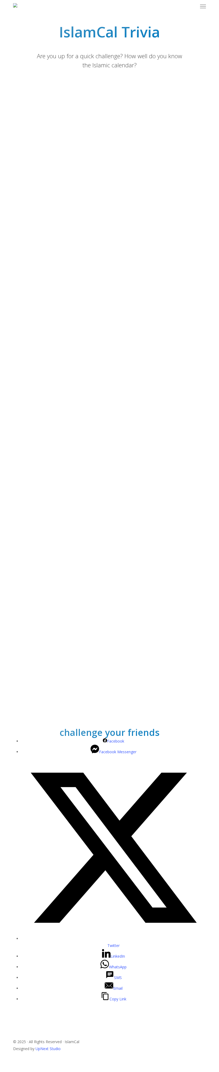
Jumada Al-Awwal (37, 342)
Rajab (27, 219)
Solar (26, 104)
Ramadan (30, 293)
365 (25, 690)
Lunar (27, 115)
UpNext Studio (48, 1048)
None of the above (38, 137)
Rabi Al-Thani (33, 406)
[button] (203, 6)
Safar (27, 208)
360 (25, 679)
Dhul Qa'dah (33, 616)
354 (25, 668)
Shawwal (30, 427)
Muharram (31, 230)
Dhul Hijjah (31, 364)
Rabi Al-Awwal (34, 241)
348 (25, 657)
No (25, 178)
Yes (25, 167)
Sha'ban (29, 282)
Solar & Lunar (34, 126)
